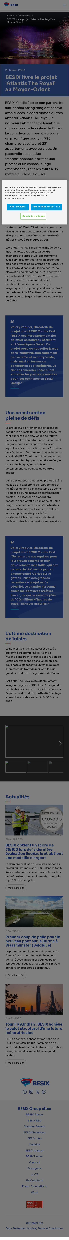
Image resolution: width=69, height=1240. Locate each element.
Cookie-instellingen (33, 216)
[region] (34, 202)
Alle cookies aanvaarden (46, 207)
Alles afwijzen (18, 207)
